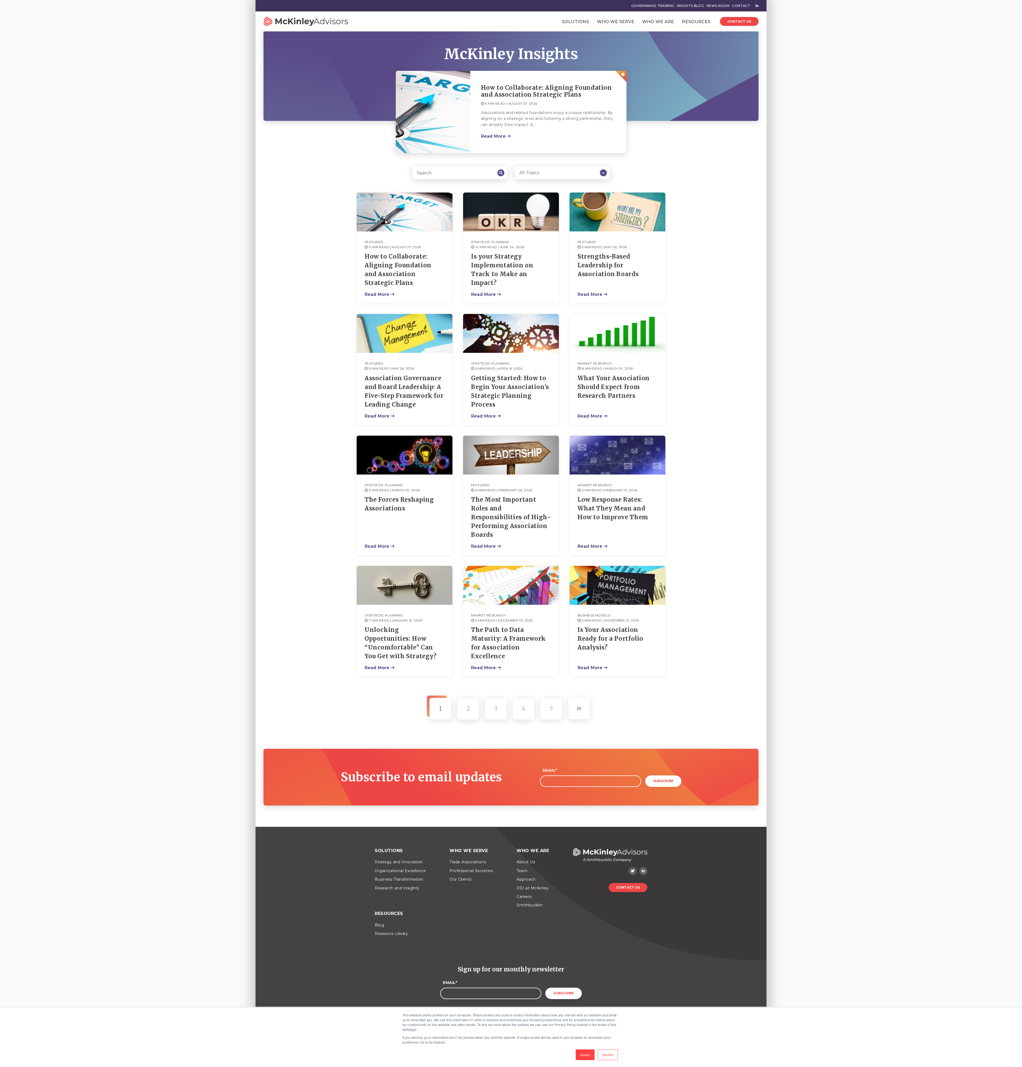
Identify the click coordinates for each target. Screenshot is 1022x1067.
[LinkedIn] (643, 871)
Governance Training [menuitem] (652, 6)
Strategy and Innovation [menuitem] (399, 862)
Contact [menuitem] (741, 6)
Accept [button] (585, 1054)
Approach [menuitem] (526, 879)
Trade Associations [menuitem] (468, 862)
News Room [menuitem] (718, 6)
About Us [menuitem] (526, 862)
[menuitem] (756, 5)
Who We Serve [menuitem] (469, 850)
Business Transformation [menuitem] (399, 879)
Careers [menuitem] (524, 896)
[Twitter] (633, 871)
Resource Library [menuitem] (391, 933)
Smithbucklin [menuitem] (529, 905)
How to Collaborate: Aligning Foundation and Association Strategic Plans (546, 91)
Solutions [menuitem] (389, 850)
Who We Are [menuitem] (533, 850)
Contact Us (739, 21)
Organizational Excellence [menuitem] (400, 870)
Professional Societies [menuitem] (471, 870)
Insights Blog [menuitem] (690, 6)
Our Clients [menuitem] (461, 879)
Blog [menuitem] (379, 925)
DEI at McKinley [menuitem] (533, 888)
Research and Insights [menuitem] (397, 888)
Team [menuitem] (522, 870)
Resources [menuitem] (389, 913)
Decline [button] (607, 1054)
